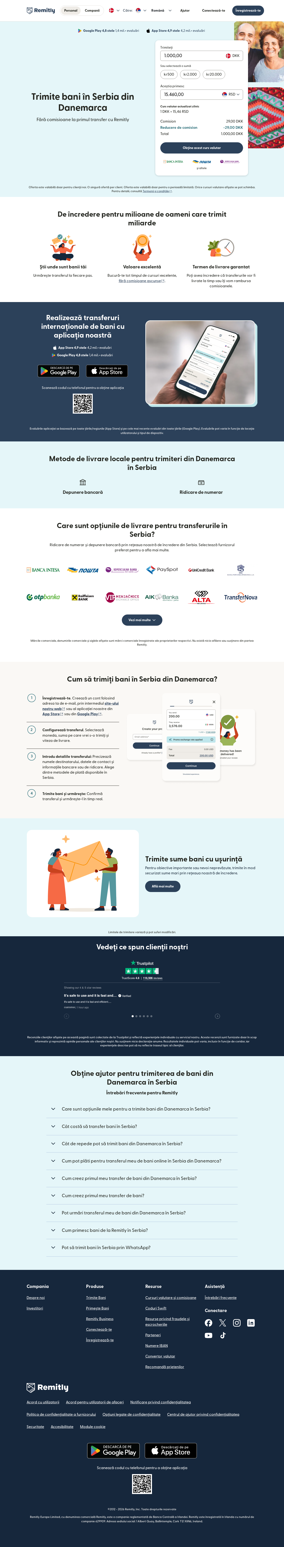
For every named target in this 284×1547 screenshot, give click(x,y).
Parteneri (153, 1335)
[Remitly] (41, 10)
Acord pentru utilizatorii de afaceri (95, 1402)
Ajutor (185, 10)
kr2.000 (190, 74)
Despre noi (36, 1298)
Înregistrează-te (248, 10)
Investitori (35, 1308)
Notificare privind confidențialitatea (160, 1402)
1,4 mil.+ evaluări (111, 31)
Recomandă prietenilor (164, 1367)
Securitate (35, 1427)
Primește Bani (97, 1308)
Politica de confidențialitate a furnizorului (61, 1414)
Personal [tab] (70, 10)
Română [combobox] (157, 10)
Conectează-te (213, 10)
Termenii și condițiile (157, 191)
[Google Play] (59, 371)
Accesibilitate (62, 1427)
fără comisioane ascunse (142, 281)
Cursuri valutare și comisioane (170, 1298)
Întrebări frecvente (221, 1298)
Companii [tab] (92, 10)
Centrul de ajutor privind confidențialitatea (203, 1414)
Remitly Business (100, 1319)
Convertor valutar (160, 1356)
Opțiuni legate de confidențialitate (131, 1414)
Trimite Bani (96, 1298)
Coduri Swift (155, 1308)
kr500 (169, 74)
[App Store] (107, 371)
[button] (114, 10)
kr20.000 (214, 74)
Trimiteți (166, 47)
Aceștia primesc (172, 86)
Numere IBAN (156, 1346)
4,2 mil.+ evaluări (179, 31)
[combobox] (234, 94)
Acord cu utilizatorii (43, 1402)
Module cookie (92, 1427)
